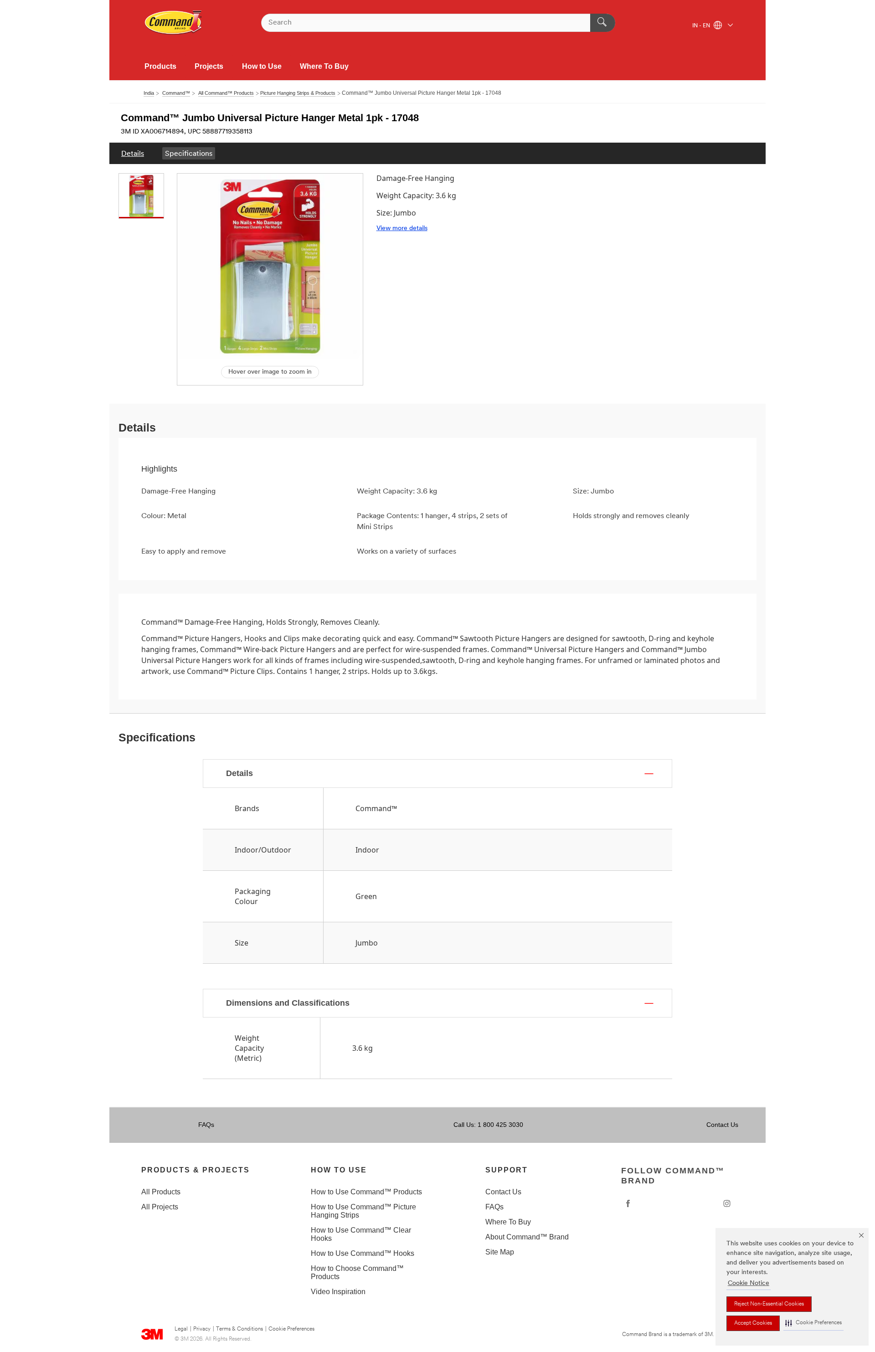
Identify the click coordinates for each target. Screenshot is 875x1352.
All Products (160, 1192)
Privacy (202, 1329)
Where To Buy (324, 66)
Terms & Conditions (239, 1329)
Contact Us (722, 1124)
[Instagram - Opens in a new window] (727, 1203)
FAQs (206, 1124)
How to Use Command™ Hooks (362, 1253)
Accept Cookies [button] (753, 1323)
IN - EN (701, 26)
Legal (181, 1329)
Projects (209, 66)
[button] (813, 1323)
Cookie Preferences (291, 1329)
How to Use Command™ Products (366, 1192)
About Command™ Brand (527, 1237)
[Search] (602, 23)
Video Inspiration (338, 1291)
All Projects (159, 1207)
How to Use (262, 66)
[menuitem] (132, 153)
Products (160, 66)
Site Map (499, 1252)
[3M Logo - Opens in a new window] (173, 23)
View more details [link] (401, 228)
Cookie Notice (748, 1283)
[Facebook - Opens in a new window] (628, 1203)
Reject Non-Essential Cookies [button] (769, 1304)
